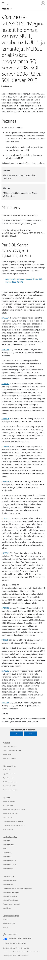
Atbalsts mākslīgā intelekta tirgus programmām (17, 888)
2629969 (5, 553)
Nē (30, 733)
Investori (5, 927)
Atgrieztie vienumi (8, 778)
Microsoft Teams (8, 868)
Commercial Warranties (10, 790)
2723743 (5, 383)
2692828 (5, 481)
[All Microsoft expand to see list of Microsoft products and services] (3, 3)
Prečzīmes (22, 952)
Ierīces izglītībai (8, 805)
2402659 (5, 702)
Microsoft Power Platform (10, 900)
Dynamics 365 (7, 853)
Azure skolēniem (8, 829)
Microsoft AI (6, 841)
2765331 (5, 317)
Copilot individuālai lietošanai (12, 750)
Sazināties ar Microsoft (10, 948)
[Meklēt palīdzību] (9, 3)
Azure (5, 849)
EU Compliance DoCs (9, 956)
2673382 (5, 670)
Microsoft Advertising (9, 861)
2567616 (5, 418)
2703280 (5, 608)
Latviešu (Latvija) (12, 934)
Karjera (5, 919)
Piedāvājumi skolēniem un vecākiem (14, 825)
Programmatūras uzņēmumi (11, 904)
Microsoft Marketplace (10, 896)
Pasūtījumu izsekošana (10, 782)
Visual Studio (7, 908)
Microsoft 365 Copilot (9, 865)
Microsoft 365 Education (10, 813)
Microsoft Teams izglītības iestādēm (14, 809)
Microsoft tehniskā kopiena (11, 892)
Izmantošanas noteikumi (10, 952)
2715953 (5, 518)
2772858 (5, 349)
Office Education (8, 817)
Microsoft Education (9, 801)
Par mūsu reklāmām (33, 952)
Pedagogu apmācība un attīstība (13, 821)
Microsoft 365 (7, 754)
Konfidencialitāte (24, 948)
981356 (5, 640)
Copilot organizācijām (9, 746)
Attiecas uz (7, 86)
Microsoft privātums (9, 923)
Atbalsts (5, 8)
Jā (16, 733)
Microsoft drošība (8, 845)
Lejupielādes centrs (9, 774)
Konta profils (7, 770)
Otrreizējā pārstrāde (9, 786)
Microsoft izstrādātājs (9, 880)
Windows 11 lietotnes (9, 758)
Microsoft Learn (8, 884)
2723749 (5, 446)
